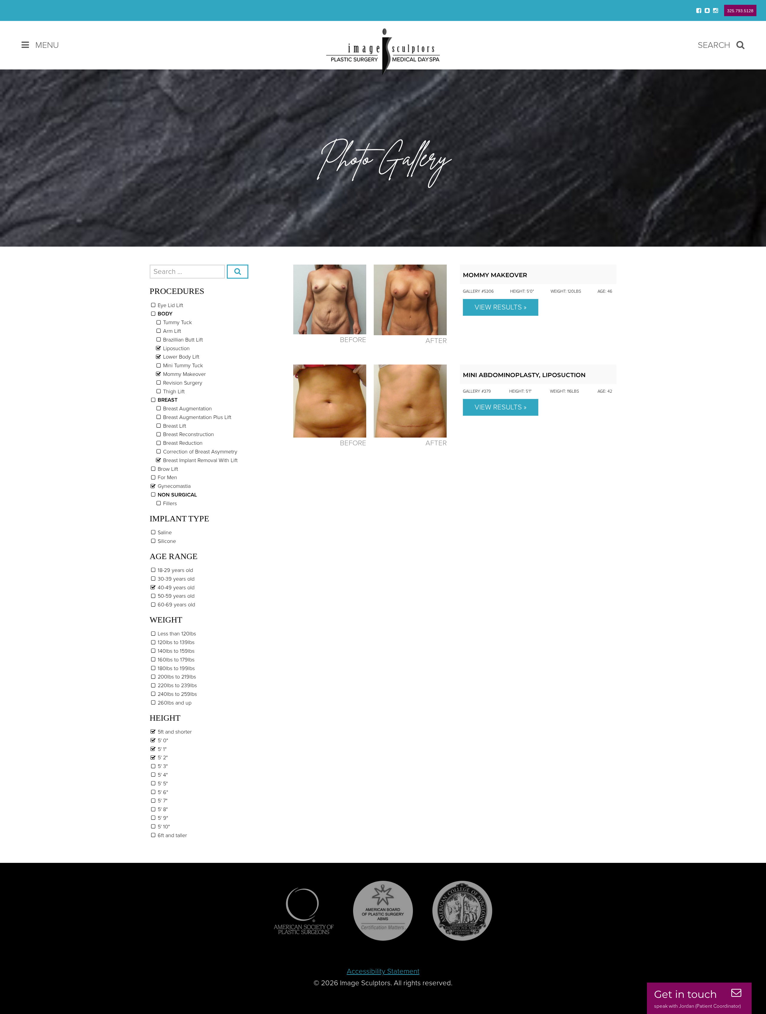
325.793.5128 (740, 10)
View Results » (501, 307)
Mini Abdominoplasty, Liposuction (524, 375)
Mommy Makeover (495, 275)
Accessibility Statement (383, 971)
